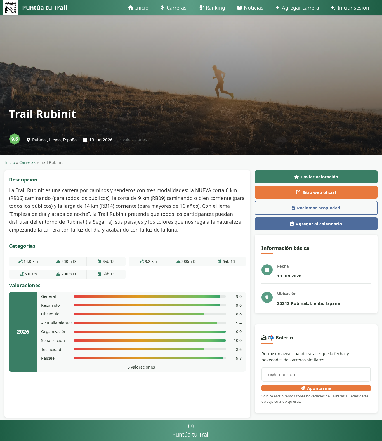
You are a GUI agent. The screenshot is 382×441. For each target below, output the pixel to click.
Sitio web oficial (319, 192)
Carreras (177, 7)
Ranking (215, 7)
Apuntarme (319, 388)
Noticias (253, 7)
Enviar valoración (319, 177)
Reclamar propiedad (318, 208)
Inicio (141, 7)
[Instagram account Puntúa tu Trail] (191, 426)
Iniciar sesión (353, 7)
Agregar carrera (300, 7)
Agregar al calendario (319, 224)
